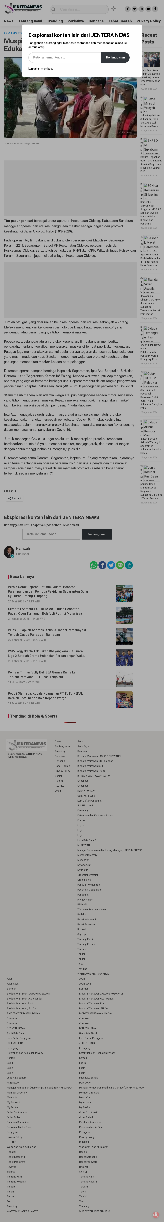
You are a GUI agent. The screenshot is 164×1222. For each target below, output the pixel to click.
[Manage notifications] (156, 1215)
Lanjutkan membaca (40, 69)
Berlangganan (115, 57)
